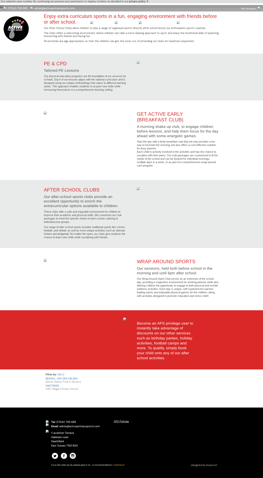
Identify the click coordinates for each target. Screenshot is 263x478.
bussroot (211, 465)
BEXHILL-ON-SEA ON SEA (61, 378)
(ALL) (60, 374)
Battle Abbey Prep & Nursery (63, 382)
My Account (248, 8)
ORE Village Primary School (62, 389)
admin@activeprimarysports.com (55, 8)
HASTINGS (52, 386)
